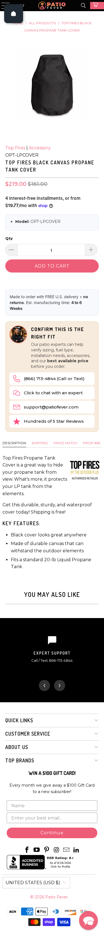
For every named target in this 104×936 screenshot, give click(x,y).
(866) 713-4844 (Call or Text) (54, 378)
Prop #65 (91, 443)
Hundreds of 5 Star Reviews (54, 421)
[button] (88, 920)
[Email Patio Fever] (66, 850)
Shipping (40, 443)
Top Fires (15, 147)
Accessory (40, 147)
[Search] (83, 5)
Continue (52, 832)
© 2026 (37, 896)
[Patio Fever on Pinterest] (47, 850)
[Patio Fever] (52, 5)
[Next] (59, 685)
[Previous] (44, 685)
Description (14, 443)
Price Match (65, 443)
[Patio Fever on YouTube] (37, 850)
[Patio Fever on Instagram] (57, 850)
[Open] (13, 13)
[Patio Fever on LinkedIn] (76, 850)
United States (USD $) (33, 882)
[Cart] (97, 5)
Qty (9, 238)
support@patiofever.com (51, 407)
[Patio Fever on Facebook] (27, 850)
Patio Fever (56, 896)
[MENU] (3, 5)
